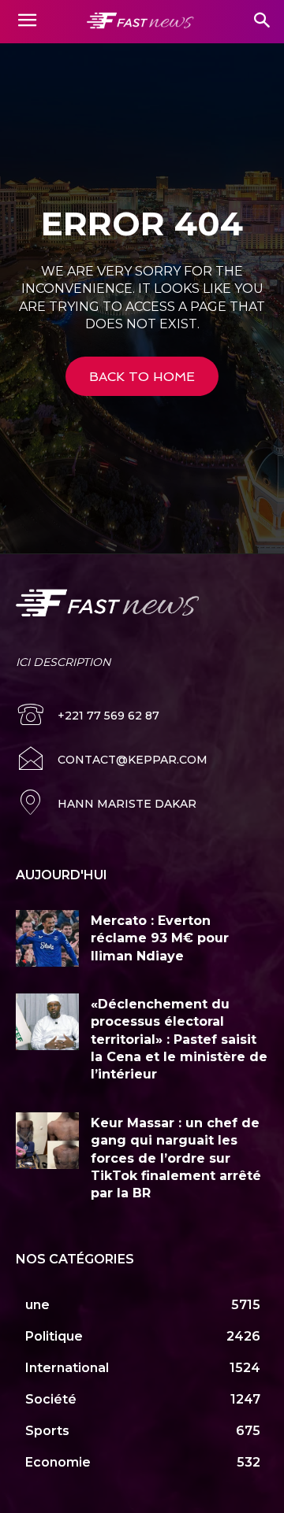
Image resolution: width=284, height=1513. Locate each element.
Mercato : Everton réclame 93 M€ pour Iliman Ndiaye (160, 938)
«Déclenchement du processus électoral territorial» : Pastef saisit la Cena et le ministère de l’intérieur (179, 1039)
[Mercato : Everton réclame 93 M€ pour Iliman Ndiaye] (47, 938)
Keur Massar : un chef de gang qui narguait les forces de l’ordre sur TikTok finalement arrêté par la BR (176, 1158)
